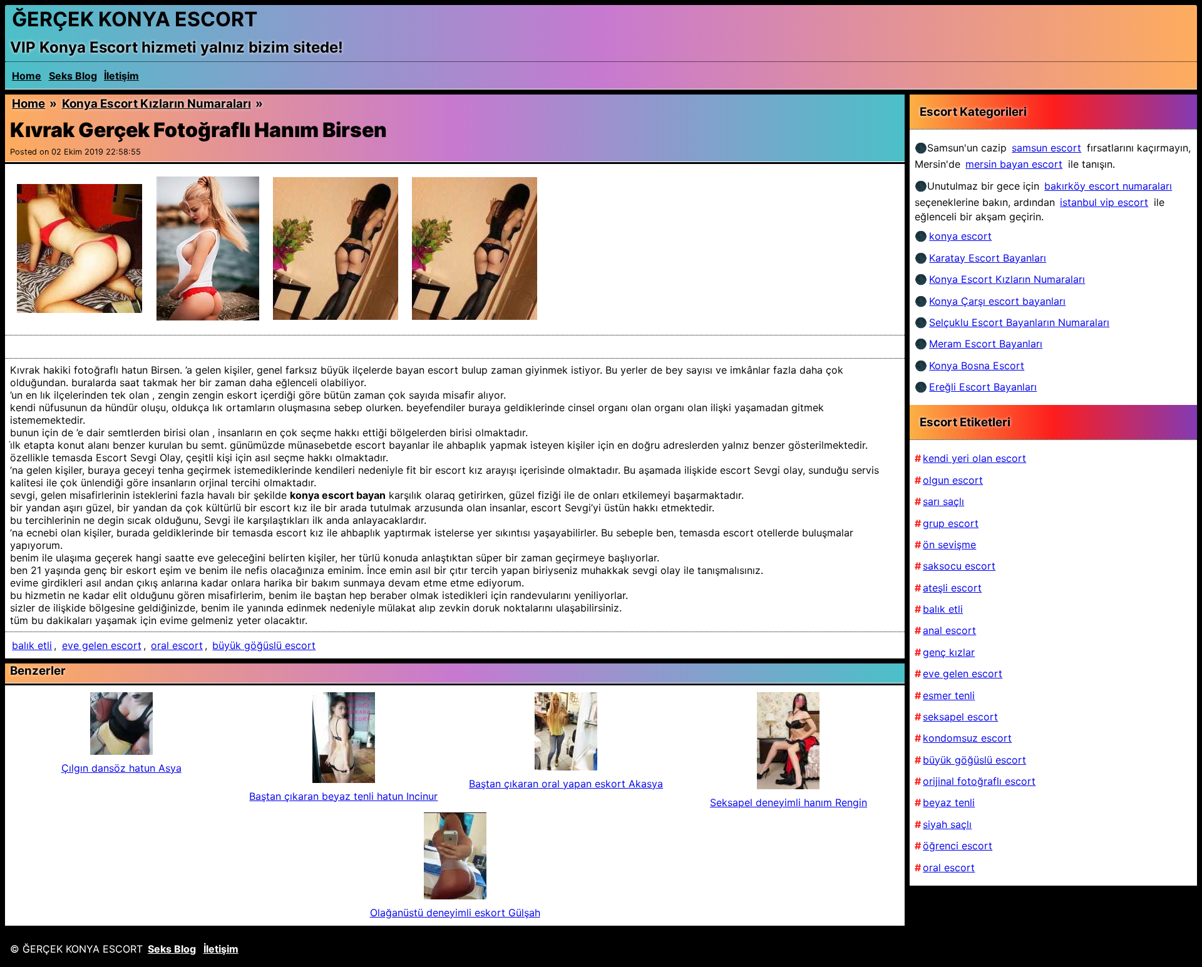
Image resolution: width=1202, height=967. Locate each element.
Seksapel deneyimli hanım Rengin (788, 802)
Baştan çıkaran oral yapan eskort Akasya (566, 783)
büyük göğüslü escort (264, 645)
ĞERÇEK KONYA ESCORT (134, 19)
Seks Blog (73, 75)
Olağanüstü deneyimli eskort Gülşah (455, 912)
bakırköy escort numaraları (1108, 186)
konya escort (960, 236)
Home (26, 75)
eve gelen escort (101, 645)
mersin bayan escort (1013, 164)
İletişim (121, 75)
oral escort (177, 645)
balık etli (32, 645)
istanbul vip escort (1104, 202)
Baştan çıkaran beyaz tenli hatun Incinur (343, 796)
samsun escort (1046, 147)
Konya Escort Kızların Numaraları (156, 103)
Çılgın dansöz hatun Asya (121, 768)
